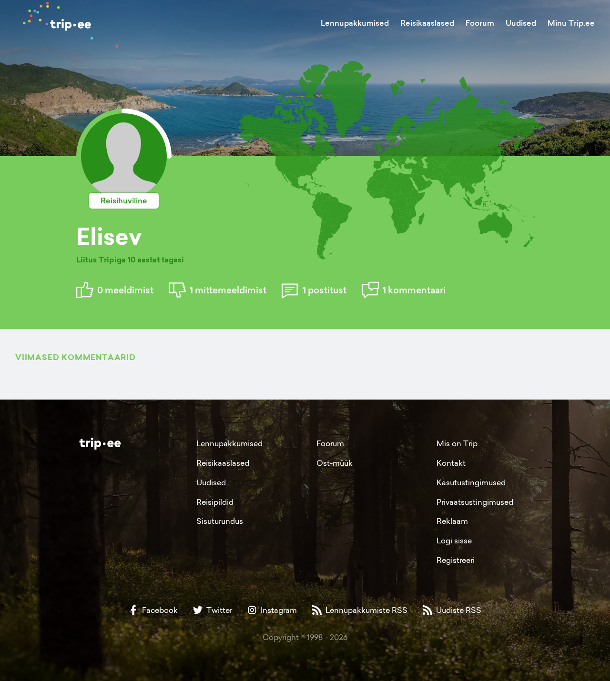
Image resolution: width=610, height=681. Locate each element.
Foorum (480, 23)
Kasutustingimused (471, 482)
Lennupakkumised (355, 23)
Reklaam (452, 521)
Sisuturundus (219, 521)
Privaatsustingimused (475, 502)
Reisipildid (215, 502)
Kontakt (451, 463)
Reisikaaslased (427, 23)
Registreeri (456, 560)
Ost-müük (334, 463)
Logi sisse (454, 540)
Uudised (521, 23)
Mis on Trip (457, 443)
